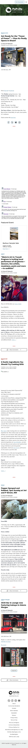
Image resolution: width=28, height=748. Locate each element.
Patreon (14, 715)
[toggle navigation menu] (26, 2)
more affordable (17, 442)
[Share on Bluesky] (16, 122)
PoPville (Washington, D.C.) (14, 732)
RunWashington (14, 734)
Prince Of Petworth (8, 43)
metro (3, 254)
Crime (2, 485)
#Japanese (14, 670)
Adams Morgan (5, 599)
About (14, 703)
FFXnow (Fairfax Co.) (14, 727)
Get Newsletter (20, 2)
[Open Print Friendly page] (19, 122)
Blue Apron (4, 431)
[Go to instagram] (16, 700)
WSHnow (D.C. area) (14, 736)
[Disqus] (14, 169)
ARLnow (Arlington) (14, 722)
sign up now (16, 447)
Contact (14, 708)
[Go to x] (9, 700)
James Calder (18, 304)
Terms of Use (14, 720)
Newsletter (14, 713)
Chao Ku (6, 90)
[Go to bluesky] (19, 700)
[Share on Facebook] (8, 122)
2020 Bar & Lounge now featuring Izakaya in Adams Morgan (13, 605)
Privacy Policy (14, 717)
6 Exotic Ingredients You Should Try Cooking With (12, 363)
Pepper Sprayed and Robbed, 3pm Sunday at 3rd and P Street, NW (13, 490)
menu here (13, 117)
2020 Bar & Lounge (6, 641)
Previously (3, 645)
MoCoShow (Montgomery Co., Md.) (14, 729)
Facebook (11, 90)
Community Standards (14, 706)
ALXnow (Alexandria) (14, 725)
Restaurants (4, 33)
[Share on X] (12, 122)
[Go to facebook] (12, 700)
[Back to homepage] (4, 2)
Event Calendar (14, 710)
